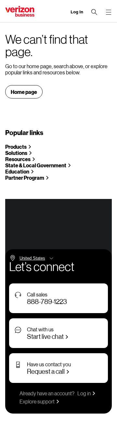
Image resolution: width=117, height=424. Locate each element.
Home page (24, 92)
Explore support (37, 401)
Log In (77, 11)
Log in (84, 393)
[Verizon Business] (19, 11)
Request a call (46, 371)
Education (17, 171)
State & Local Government (35, 165)
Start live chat (45, 336)
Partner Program (24, 177)
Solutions (16, 153)
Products (16, 147)
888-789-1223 (47, 301)
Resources (18, 159)
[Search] (94, 12)
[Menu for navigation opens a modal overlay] (108, 12)
